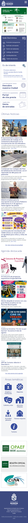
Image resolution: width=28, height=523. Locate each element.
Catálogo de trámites (12, 52)
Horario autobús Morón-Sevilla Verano (13, 72)
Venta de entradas (8, 105)
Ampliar (24, 78)
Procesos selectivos (10, 70)
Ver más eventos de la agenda (14, 373)
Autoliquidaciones (11, 55)
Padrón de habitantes (12, 49)
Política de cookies (18, 516)
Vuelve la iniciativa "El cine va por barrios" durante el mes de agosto (14, 331)
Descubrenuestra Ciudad (10, 86)
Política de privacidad (6, 516)
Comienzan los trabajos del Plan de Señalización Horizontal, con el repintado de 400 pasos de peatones (14, 171)
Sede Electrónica (9, 38)
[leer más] (13, 148)
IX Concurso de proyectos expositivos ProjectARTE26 (11, 277)
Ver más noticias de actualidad (14, 245)
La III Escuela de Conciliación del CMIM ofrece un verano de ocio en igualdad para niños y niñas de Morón (14, 233)
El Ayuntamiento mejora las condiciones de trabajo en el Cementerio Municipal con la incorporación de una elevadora (13, 141)
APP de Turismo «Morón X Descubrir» (11, 363)
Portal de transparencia (13, 42)
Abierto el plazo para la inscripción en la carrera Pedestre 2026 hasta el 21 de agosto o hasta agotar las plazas (14, 203)
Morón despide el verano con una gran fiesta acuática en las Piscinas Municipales (13, 303)
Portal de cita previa (10, 95)
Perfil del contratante (12, 45)
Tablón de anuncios (12, 59)
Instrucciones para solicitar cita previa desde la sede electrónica (13, 76)
